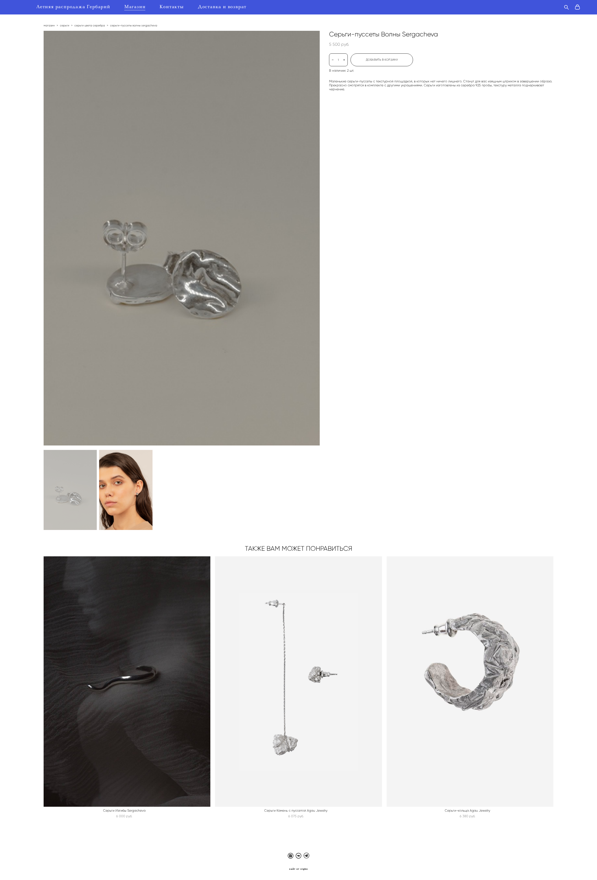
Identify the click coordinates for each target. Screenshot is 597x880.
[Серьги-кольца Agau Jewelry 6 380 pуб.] (470, 681)
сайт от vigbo (298, 869)
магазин (49, 25)
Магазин (135, 7)
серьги (64, 25)
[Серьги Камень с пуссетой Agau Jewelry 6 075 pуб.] (298, 681)
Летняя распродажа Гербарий (73, 7)
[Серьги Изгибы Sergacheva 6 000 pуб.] (127, 681)
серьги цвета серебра (89, 25)
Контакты (172, 7)
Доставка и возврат (222, 7)
